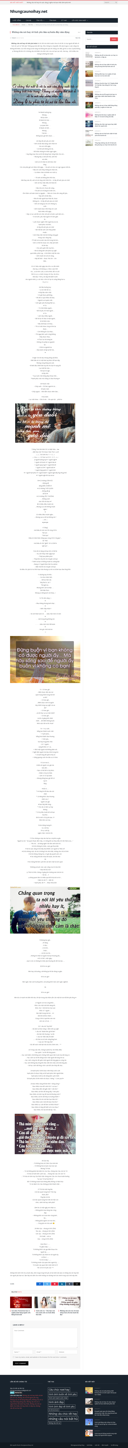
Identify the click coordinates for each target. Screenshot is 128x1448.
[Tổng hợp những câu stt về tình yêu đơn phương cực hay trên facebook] (89, 142)
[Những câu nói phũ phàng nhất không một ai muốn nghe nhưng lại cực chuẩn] (89, 1390)
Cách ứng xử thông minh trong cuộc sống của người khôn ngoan (106, 1434)
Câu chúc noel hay (59, 1389)
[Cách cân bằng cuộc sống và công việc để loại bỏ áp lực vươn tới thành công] (89, 1422)
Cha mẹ (28, 20)
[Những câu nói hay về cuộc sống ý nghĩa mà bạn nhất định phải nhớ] (89, 1401)
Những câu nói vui (54, 1423)
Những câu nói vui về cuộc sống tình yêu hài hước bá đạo (69, 1312)
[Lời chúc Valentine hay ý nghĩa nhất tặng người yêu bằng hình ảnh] (21, 1302)
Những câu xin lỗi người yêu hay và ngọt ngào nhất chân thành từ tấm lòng (106, 96)
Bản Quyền (105, 1445)
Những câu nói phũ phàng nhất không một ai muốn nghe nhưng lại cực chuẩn (105, 1392)
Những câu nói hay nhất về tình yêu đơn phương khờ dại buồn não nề (106, 65)
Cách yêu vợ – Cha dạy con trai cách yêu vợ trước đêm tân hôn (45, 1312)
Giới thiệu (89, 1445)
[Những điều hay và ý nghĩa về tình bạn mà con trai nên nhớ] (89, 73)
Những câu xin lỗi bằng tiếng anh (20, 1400)
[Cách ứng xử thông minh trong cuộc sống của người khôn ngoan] (89, 1433)
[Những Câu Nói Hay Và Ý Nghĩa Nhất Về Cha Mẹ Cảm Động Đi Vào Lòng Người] (89, 83)
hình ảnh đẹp (56, 1402)
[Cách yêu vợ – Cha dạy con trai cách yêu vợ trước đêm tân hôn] (45, 1302)
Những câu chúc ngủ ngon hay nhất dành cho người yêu (106, 125)
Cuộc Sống (17, 20)
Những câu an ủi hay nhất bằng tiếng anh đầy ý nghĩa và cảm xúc (106, 106)
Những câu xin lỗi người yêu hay (28, 1397)
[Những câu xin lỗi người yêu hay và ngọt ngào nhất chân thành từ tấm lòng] (89, 94)
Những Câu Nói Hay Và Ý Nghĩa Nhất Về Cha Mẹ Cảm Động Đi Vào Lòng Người (106, 85)
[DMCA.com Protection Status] (16, 1393)
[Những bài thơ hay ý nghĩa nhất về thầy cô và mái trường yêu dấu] (89, 114)
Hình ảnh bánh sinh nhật (58, 1398)
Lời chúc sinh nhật (79, 20)
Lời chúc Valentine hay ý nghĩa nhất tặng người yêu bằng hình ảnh (21, 1312)
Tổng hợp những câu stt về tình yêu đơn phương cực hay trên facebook (106, 144)
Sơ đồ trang (114, 1445)
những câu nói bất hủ (63, 1419)
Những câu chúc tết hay (63, 1413)
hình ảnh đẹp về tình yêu (62, 1406)
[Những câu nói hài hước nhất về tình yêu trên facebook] (89, 133)
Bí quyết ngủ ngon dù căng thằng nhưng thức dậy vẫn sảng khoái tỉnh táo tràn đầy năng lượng (106, 1413)
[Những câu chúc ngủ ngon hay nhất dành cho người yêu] (89, 124)
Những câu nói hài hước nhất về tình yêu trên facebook (106, 134)
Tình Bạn (52, 20)
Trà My (14, 38)
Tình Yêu (39, 20)
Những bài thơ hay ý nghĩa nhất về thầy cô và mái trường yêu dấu (105, 116)
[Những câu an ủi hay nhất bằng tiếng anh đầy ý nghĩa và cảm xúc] (89, 105)
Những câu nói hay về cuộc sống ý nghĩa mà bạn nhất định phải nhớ (49, 2)
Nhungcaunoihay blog (77, 1445)
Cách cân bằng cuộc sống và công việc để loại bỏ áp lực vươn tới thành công (106, 1424)
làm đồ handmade (53, 1410)
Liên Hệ (97, 1445)
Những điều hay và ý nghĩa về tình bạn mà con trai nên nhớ (105, 75)
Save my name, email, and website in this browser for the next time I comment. (41, 1357)
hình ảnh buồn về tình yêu (62, 1394)
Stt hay (64, 20)
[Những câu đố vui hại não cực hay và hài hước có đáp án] (89, 55)
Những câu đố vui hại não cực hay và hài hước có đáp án (106, 56)
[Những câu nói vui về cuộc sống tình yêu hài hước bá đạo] (69, 1302)
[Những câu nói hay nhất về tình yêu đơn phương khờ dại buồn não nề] (89, 64)
